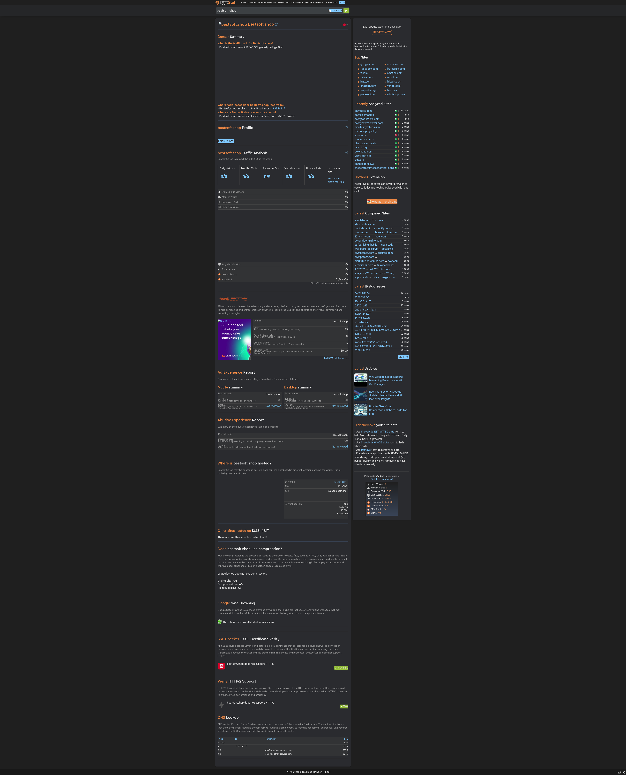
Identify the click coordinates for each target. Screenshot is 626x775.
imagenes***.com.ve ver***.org (374, 273)
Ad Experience (236, 372)
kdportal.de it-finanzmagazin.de (375, 277)
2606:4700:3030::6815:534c (371, 342)
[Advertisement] (283, 77)
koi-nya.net (361, 135)
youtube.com (395, 64)
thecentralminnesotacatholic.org (374, 168)
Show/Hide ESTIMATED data (378, 431)
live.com (392, 90)
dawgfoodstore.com (367, 119)
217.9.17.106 (361, 322)
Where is (244, 463)
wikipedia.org (368, 90)
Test (345, 706)
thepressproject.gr (366, 131)
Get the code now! (382, 479)
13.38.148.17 (278, 108)
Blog (309, 771)
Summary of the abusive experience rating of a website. (248, 426)
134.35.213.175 (363, 301)
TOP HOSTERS (283, 2)
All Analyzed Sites (296, 771)
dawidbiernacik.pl (364, 115)
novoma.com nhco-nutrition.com (376, 232)
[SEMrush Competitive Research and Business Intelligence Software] (232, 299)
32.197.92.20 (362, 297)
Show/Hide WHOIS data (375, 442)
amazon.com (394, 73)
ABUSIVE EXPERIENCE (314, 2)
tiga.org (359, 159)
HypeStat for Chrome (384, 201)
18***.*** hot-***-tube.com (372, 269)
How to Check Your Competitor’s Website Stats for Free (388, 410)
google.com (367, 64)
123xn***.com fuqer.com (371, 236)
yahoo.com (394, 86)
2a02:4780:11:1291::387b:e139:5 (373, 346)
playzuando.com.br (366, 143)
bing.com (365, 81)
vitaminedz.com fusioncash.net (375, 265)
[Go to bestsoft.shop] (276, 24)
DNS (228, 717)
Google (236, 603)
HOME (243, 2)
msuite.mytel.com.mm (367, 127)
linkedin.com (394, 81)
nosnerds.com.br (364, 139)
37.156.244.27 (363, 313)
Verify (237, 681)
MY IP (342, 2)
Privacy (318, 771)
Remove (366, 450)
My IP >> (404, 357)
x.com (364, 73)
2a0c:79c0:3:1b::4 (365, 309)
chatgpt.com (368, 86)
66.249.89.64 (362, 293)
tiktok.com (366, 77)
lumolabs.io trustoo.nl (369, 220)
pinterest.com (368, 94)
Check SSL (341, 667)
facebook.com (369, 68)
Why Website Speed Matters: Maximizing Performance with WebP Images (386, 380)
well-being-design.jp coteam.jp (374, 249)
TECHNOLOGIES (331, 2)
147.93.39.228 (362, 317)
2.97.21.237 (361, 305)
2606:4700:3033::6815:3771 (371, 326)
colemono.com (363, 151)
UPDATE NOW (382, 32)
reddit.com (393, 77)
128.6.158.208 (363, 334)
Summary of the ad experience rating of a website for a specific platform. (258, 379)
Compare (337, 10)
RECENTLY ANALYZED (267, 2)
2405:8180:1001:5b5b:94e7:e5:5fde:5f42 (379, 330)
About (327, 771)
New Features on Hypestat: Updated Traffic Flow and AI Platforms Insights (385, 395)
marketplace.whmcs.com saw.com (376, 261)
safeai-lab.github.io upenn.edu (374, 244)
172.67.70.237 (363, 338)
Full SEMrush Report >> (336, 358)
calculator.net (363, 155)
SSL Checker (248, 639)
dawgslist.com (363, 111)
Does (250, 549)
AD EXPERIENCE (297, 2)
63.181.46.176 (362, 350)
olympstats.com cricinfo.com (374, 253)
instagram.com (396, 68)
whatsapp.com (396, 94)
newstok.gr (361, 147)
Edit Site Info (225, 141)
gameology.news (364, 164)
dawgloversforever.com (369, 123)
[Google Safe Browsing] (220, 621)
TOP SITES (251, 2)
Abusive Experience (241, 420)
